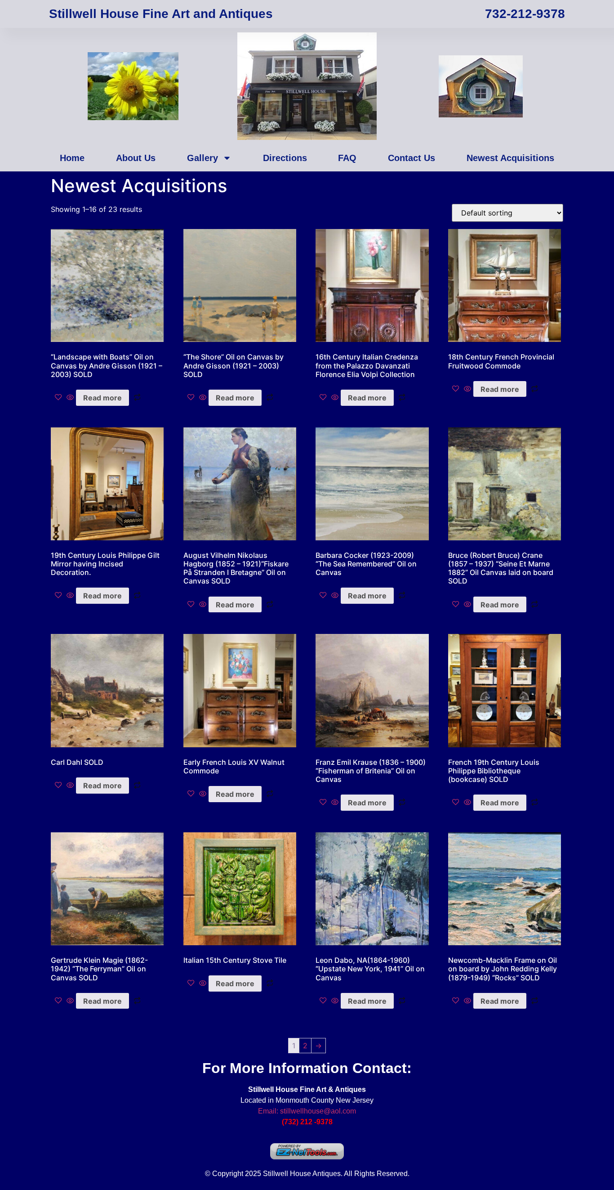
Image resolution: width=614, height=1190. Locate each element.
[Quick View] (70, 397)
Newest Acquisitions (510, 158)
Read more (102, 397)
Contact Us (411, 158)
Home (72, 158)
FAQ (347, 158)
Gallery (202, 158)
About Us (136, 158)
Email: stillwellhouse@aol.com (307, 1111)
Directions (285, 158)
